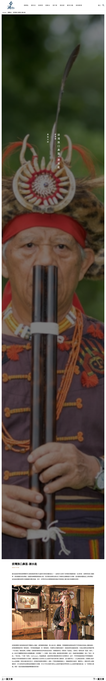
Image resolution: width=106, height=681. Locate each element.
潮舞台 (10, 12)
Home (4, 12)
